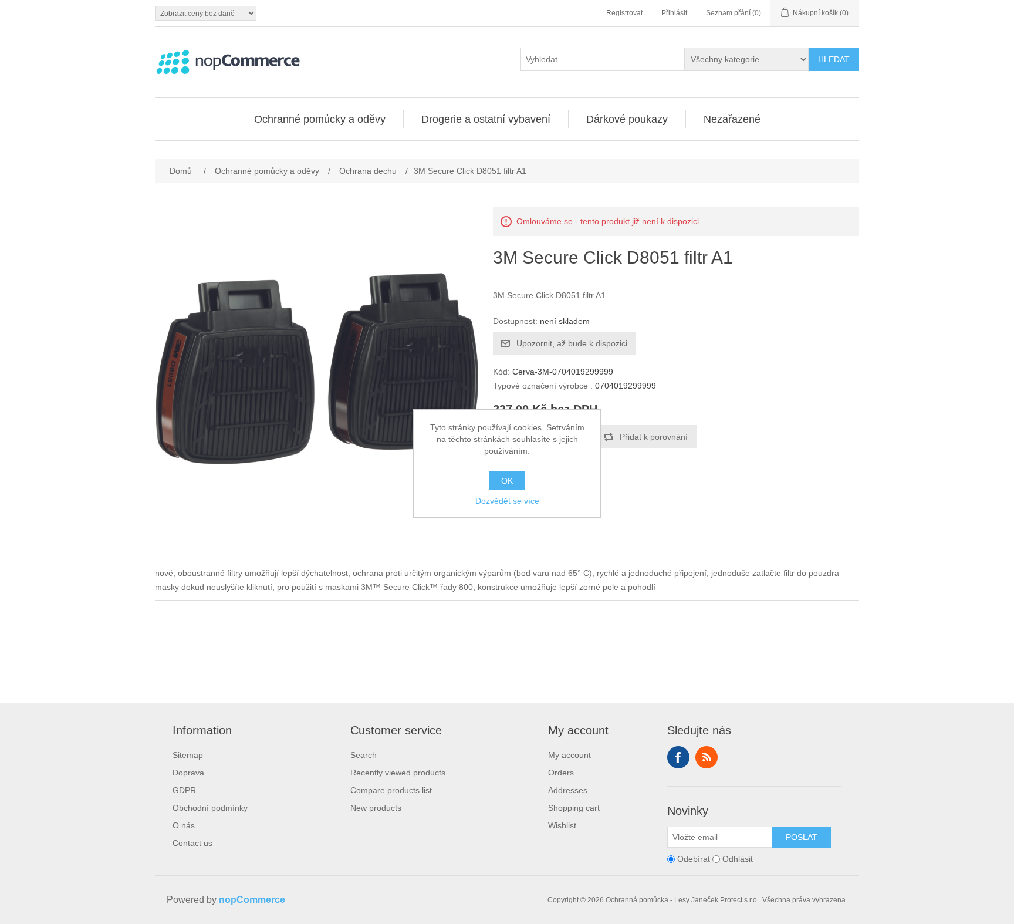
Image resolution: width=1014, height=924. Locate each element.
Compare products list (391, 790)
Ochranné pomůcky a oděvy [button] (320, 119)
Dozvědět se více (507, 500)
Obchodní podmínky (210, 807)
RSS (706, 757)
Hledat (834, 59)
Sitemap (188, 755)
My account (569, 755)
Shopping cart (574, 807)
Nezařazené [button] (732, 119)
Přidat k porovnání (654, 436)
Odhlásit (737, 859)
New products (375, 807)
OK (507, 480)
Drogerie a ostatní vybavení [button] (485, 119)
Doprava (188, 772)
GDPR (184, 790)
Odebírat (693, 859)
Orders (561, 772)
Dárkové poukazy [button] (627, 119)
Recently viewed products (397, 772)
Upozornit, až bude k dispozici (571, 343)
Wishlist (562, 825)
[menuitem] (320, 119)
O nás (184, 825)
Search (363, 755)
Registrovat (624, 13)
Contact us (192, 843)
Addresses (567, 790)
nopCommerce (252, 900)
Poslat (801, 837)
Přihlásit (674, 13)
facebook (678, 757)
